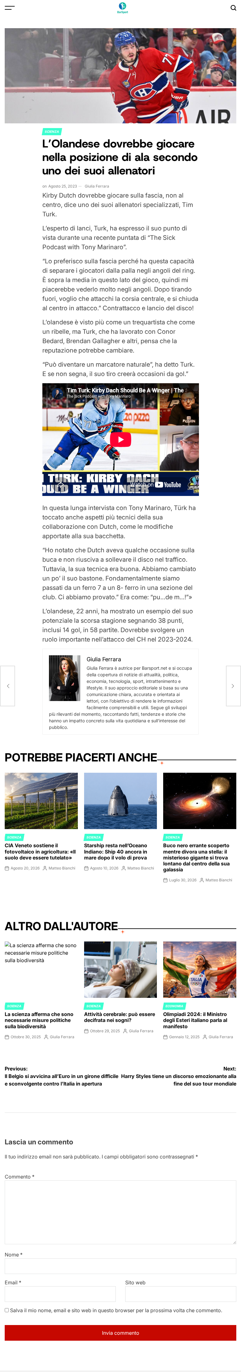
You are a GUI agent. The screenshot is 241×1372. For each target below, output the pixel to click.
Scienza (52, 131)
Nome (14, 1254)
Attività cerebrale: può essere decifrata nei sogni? (119, 1017)
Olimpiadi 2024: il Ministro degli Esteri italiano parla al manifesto (195, 1020)
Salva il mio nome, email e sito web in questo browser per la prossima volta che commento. (116, 1310)
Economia (174, 1006)
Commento (20, 1176)
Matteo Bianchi (62, 868)
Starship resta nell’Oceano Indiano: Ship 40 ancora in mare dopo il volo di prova (115, 851)
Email (13, 1282)
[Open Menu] (10, 8)
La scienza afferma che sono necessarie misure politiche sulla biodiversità (39, 1020)
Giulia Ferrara (97, 186)
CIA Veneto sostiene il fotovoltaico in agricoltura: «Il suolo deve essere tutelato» (40, 851)
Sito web (135, 1282)
